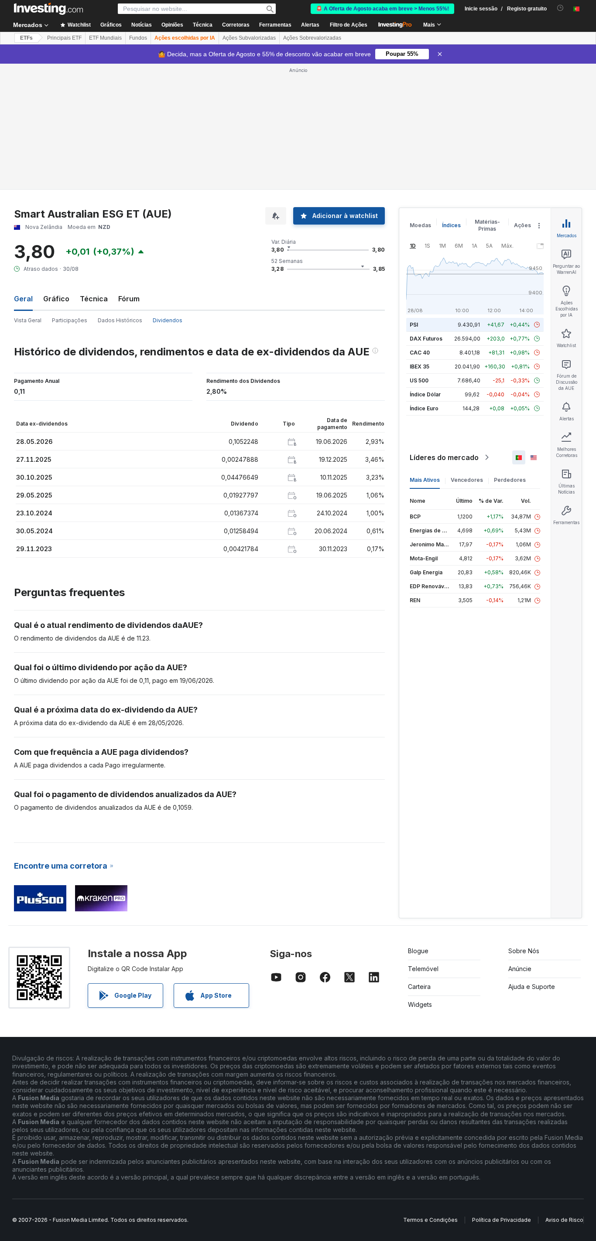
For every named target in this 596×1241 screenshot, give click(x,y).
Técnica (94, 298)
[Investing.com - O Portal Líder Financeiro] (48, 9)
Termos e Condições (430, 1220)
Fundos (138, 38)
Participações (69, 320)
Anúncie (519, 968)
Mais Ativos (425, 480)
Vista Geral (27, 320)
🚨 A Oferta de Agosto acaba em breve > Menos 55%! (382, 9)
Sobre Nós (523, 951)
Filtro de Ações (348, 25)
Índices (451, 225)
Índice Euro (424, 408)
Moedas (420, 225)
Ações (522, 225)
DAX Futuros (426, 338)
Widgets (420, 1004)
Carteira (419, 986)
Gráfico (56, 298)
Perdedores (510, 480)
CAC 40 (420, 352)
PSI (414, 324)
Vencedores (467, 480)
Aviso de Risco (564, 1220)
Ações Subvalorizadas (249, 38)
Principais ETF (64, 38)
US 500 (419, 380)
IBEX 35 (419, 366)
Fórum (129, 298)
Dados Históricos (120, 320)
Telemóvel (423, 968)
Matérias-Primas (487, 225)
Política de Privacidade (501, 1220)
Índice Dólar (425, 394)
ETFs (26, 38)
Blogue (418, 951)
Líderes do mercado (444, 457)
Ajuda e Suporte (531, 986)
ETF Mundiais (105, 38)
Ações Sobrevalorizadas (312, 38)
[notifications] (560, 8)
